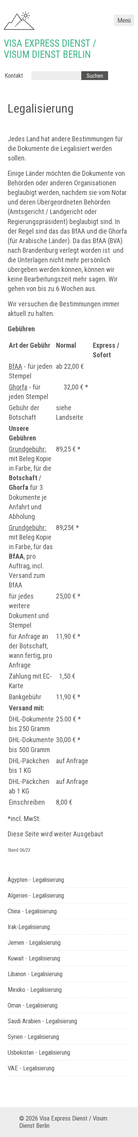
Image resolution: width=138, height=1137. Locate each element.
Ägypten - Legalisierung (36, 879)
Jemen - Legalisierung (34, 942)
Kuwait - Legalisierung (34, 958)
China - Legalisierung (32, 911)
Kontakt (14, 75)
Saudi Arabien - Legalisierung (42, 1021)
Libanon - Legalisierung (35, 974)
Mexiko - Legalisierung (35, 989)
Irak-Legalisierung (29, 927)
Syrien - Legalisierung (33, 1036)
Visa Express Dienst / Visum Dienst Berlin (50, 49)
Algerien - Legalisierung (36, 895)
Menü (124, 20)
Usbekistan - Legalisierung (39, 1052)
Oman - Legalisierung (33, 1005)
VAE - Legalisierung (31, 1068)
